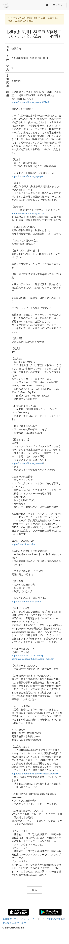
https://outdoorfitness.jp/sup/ (27, 601)
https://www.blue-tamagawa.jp (28, 213)
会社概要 (7, 919)
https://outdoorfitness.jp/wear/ (27, 463)
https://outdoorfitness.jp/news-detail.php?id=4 (36, 773)
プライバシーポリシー (25, 919)
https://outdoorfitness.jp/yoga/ (27, 176)
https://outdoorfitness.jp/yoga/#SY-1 (30, 102)
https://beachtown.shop (24, 544)
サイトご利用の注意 (49, 919)
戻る (34, 889)
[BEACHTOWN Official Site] (10, 6)
